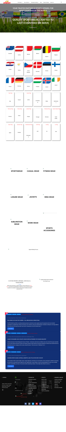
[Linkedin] (40, 404)
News (41, 2)
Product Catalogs (46, 2)
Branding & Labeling (34, 2)
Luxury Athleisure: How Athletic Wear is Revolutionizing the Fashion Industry (26, 339)
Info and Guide (26, 2)
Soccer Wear (14, 314)
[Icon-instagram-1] (29, 404)
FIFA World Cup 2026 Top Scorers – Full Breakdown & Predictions (23, 320)
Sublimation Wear (24, 333)
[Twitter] (33, 404)
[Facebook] (26, 404)
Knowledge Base (9, 314)
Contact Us (52, 2)
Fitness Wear (8, 333)
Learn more (11, 328)
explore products (33, 27)
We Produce (20, 2)
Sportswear (18, 314)
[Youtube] (37, 404)
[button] (62, 2)
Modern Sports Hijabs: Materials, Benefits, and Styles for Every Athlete (25, 358)
